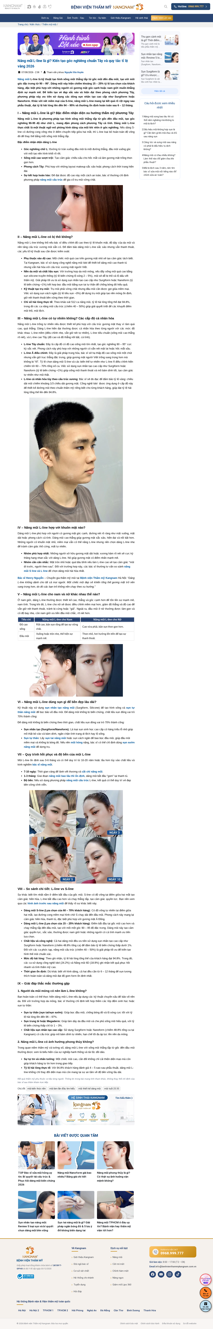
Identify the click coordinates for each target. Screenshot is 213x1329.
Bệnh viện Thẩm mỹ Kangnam (98, 577)
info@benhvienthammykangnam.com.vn (176, 1266)
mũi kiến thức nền (36, 1088)
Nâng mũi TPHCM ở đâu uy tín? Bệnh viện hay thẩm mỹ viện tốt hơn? (114, 1226)
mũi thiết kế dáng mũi (89, 1088)
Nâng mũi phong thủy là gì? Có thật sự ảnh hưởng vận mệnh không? (113, 1176)
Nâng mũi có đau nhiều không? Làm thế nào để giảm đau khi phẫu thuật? (159, 159)
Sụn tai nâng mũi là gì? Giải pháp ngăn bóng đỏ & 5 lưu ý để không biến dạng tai (75, 1226)
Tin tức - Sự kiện (97, 18)
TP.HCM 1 (48, 1310)
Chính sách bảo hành (150, 1323)
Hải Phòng (77, 1310)
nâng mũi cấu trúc (51, 179)
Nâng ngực (118, 1277)
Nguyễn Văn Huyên (74, 72)
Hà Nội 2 (34, 1310)
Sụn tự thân (31, 738)
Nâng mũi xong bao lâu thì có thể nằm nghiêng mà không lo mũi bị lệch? (159, 120)
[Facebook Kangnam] (152, 1274)
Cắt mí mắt (118, 1264)
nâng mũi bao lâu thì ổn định (67, 775)
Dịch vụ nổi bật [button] (119, 1248)
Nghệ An (92, 1310)
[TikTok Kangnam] (178, 1274)
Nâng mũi (24, 79)
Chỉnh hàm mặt (120, 1270)
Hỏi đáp (78, 1291)
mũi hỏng (76, 742)
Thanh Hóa (149, 1310)
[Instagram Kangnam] (169, 1274)
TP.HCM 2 (62, 1310)
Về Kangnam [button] (79, 1248)
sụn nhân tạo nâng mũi (60, 707)
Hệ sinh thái (142, 18)
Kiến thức (35, 24)
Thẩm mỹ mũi (49, 24)
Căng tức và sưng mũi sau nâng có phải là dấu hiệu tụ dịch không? (160, 146)
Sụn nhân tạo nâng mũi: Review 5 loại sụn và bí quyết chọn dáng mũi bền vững (35, 1226)
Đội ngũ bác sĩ (81, 1264)
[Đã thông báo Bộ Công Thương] (25, 1279)
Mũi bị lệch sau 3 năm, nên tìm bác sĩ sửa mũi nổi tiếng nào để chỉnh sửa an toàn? (160, 171)
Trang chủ (23, 24)
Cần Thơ (118, 1310)
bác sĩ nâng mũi (42, 764)
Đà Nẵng (105, 1310)
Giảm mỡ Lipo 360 (122, 1284)
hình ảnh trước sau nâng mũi (46, 903)
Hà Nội (22, 1310)
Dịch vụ (45, 18)
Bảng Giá (58, 18)
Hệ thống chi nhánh (84, 1277)
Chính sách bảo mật (129, 1323)
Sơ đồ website (189, 1323)
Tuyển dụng (79, 1284)
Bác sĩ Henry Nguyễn (31, 577)
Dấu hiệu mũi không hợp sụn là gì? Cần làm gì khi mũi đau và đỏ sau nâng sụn (160, 133)
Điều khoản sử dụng (171, 1323)
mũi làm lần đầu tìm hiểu (62, 1088)
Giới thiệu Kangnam (121, 18)
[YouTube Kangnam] (161, 1274)
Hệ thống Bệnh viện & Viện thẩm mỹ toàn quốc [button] (43, 1301)
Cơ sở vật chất (81, 1270)
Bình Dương (133, 1310)
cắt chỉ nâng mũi (92, 771)
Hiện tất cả (159, 91)
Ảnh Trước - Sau (75, 18)
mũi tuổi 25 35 (111, 1088)
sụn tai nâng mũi (55, 738)
